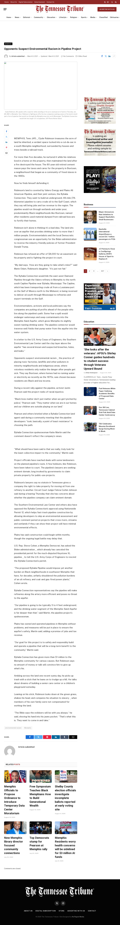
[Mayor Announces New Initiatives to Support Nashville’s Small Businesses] (90, 217)
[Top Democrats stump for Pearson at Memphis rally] (41, 827)
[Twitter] (6, 137)
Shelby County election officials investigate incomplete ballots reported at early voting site (65, 798)
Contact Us (50, 2)
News (17, 17)
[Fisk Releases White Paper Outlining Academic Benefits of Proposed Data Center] (90, 391)
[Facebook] (6, 131)
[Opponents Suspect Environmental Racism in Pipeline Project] (40, 86)
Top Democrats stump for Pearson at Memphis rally (39, 843)
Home (6, 2)
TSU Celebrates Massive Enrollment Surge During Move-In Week (107, 427)
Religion (73, 17)
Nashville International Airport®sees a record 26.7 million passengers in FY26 (107, 234)
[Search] (115, 2)
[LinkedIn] (6, 142)
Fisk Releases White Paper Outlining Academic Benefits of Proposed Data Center (107, 393)
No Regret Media (78, 917)
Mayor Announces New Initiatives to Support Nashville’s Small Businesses (106, 216)
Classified (103, 17)
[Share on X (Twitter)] (105, 56)
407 (102, 271)
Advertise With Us (106, 9)
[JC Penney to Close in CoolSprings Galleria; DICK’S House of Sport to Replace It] (90, 253)
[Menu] (5, 9)
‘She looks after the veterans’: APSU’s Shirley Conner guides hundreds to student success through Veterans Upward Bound (100, 359)
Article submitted (17, 56)
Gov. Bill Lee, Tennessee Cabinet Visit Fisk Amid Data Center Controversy (107, 411)
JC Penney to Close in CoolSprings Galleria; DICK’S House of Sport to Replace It (107, 254)
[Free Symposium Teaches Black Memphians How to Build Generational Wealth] (41, 776)
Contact (92, 911)
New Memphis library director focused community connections (13, 845)
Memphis (8, 44)
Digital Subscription (25, 2)
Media (92, 17)
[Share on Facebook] (102, 56)
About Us (13, 2)
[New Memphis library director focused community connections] (15, 827)
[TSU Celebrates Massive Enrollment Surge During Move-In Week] (90, 426)
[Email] (6, 153)
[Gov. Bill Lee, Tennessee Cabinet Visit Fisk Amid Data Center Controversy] (90, 410)
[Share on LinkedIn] (109, 56)
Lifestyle (62, 17)
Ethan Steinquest (92, 373)
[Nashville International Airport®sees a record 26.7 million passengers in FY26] (90, 234)
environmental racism (13, 728)
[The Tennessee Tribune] (59, 9)
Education (51, 17)
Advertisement (39, 2)
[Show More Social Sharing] (114, 56)
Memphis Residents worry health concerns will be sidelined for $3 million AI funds (65, 847)
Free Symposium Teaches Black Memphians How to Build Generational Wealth (40, 796)
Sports (83, 17)
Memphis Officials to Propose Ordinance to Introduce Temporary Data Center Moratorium (14, 800)
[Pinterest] (6, 147)
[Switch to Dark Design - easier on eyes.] (112, 2)
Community (38, 17)
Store (62, 911)
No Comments (68, 56)
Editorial (26, 17)
